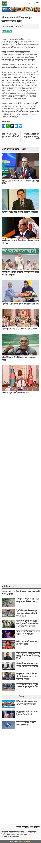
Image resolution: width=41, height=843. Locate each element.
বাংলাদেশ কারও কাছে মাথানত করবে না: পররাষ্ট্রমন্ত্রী (20, 212)
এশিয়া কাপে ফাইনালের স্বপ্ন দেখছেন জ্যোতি (26, 643)
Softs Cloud (27, 841)
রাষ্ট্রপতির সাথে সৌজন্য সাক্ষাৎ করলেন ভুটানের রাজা (20, 304)
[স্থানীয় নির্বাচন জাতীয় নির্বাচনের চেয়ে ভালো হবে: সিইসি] (20, 355)
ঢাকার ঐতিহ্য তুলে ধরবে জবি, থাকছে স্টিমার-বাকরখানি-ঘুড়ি (27, 664)
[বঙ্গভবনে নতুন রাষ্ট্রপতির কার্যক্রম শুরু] (20, 390)
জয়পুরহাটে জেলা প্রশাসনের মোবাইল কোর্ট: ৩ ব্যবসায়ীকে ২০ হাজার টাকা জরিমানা (27, 624)
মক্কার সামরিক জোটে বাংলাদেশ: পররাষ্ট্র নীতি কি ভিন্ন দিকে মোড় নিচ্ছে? (28, 656)
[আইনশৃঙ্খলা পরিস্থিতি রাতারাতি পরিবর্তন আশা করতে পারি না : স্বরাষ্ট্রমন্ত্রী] (20, 269)
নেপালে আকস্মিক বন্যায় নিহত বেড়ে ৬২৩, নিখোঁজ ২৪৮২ (27, 600)
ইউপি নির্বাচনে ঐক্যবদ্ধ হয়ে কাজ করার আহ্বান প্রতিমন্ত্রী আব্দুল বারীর (26, 613)
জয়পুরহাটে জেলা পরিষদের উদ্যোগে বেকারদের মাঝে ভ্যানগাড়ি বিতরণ (26, 676)
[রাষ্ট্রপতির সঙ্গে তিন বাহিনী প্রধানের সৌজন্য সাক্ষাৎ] (20, 326)
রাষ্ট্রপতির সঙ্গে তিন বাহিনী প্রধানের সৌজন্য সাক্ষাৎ (19, 329)
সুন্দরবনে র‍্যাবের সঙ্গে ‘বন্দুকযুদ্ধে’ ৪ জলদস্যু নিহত (31, 136)
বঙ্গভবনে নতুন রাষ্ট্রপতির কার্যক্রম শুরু (15, 392)
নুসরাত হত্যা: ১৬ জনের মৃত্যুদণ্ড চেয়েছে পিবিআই (10, 135)
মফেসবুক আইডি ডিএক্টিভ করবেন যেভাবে (26, 723)
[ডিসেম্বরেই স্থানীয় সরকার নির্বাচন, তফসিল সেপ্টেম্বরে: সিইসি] (20, 178)
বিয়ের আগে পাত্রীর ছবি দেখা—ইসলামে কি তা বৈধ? (27, 713)
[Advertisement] (20, 489)
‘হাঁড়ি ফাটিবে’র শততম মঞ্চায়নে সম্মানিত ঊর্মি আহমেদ (28, 632)
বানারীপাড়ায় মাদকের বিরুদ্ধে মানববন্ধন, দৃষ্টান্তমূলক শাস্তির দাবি (27, 687)
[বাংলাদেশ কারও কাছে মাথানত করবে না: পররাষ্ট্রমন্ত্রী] (20, 209)
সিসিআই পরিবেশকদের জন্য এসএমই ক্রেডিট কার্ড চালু (26, 703)
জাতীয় (22, 26)
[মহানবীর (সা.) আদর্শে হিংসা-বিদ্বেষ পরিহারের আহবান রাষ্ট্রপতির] (20, 238)
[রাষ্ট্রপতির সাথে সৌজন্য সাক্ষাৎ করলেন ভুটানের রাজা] (20, 301)
